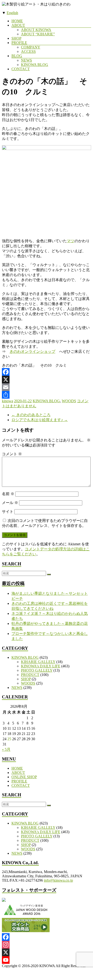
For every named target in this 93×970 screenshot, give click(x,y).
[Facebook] (46, 372)
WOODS (69, 401)
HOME (17, 21)
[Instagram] (46, 945)
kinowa (7, 401)
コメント (12, 454)
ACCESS (28, 51)
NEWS (26, 60)
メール (10, 503)
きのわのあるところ (31, 415)
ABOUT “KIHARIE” (38, 34)
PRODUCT (30, 675)
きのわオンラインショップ (32, 351)
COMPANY (30, 47)
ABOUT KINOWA (36, 30)
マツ (70, 241)
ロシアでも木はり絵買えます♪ (39, 420)
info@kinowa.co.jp (58, 880)
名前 (8, 494)
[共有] (46, 395)
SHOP (16, 38)
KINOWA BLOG (34, 65)
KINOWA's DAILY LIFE (40, 666)
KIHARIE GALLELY (38, 662)
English (12, 13)
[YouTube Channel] (46, 960)
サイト (7, 511)
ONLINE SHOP (24, 777)
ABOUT (18, 25)
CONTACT (20, 69)
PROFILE (19, 43)
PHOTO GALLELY (36, 670)
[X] (46, 379)
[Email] (46, 387)
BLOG (16, 56)
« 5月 (6, 749)
